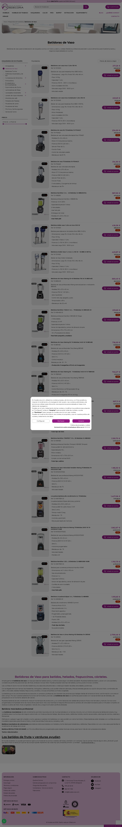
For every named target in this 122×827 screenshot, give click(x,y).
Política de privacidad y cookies (80, 425)
